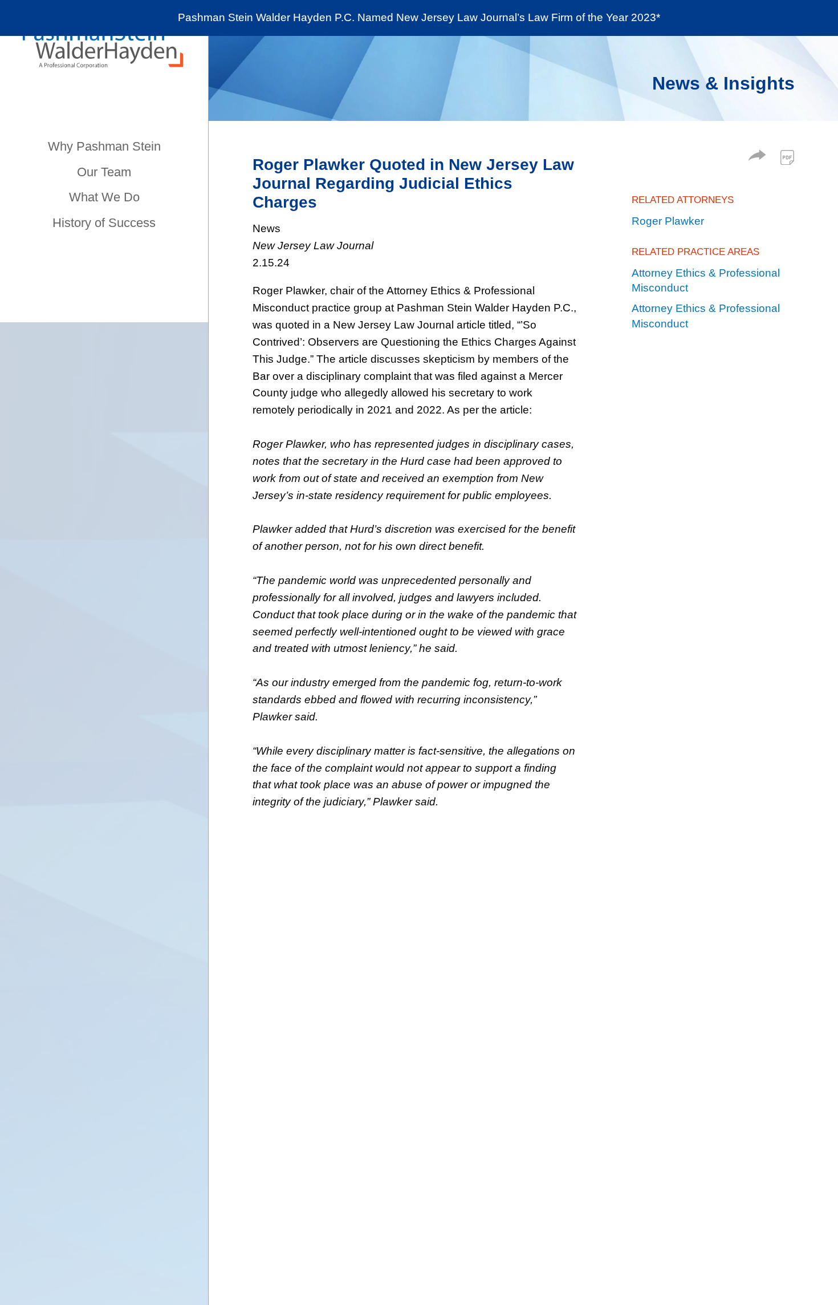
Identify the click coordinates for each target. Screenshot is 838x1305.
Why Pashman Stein (104, 146)
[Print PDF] (787, 157)
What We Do (104, 197)
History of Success (104, 223)
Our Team (104, 172)
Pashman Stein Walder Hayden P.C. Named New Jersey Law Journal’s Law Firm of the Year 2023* (419, 17)
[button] (757, 157)
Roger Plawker (668, 221)
